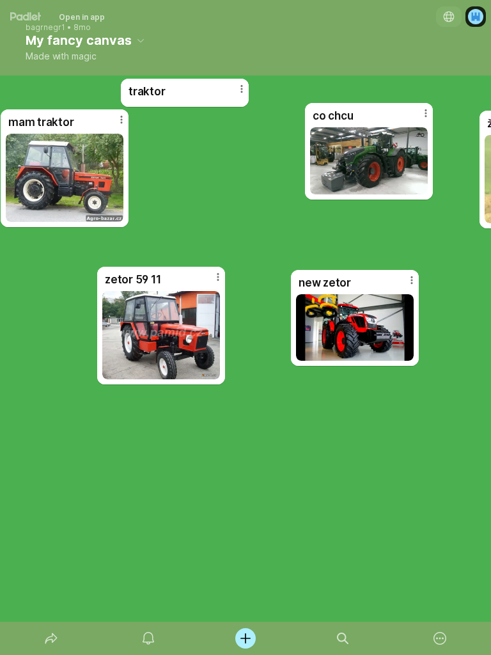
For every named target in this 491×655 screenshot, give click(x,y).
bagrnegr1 (45, 27)
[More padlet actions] (440, 638)
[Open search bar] (342, 638)
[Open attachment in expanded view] (355, 327)
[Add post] (245, 638)
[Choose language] (449, 16)
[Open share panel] (51, 638)
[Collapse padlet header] (140, 40)
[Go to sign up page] (475, 16)
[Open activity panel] (148, 638)
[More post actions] (403, 285)
